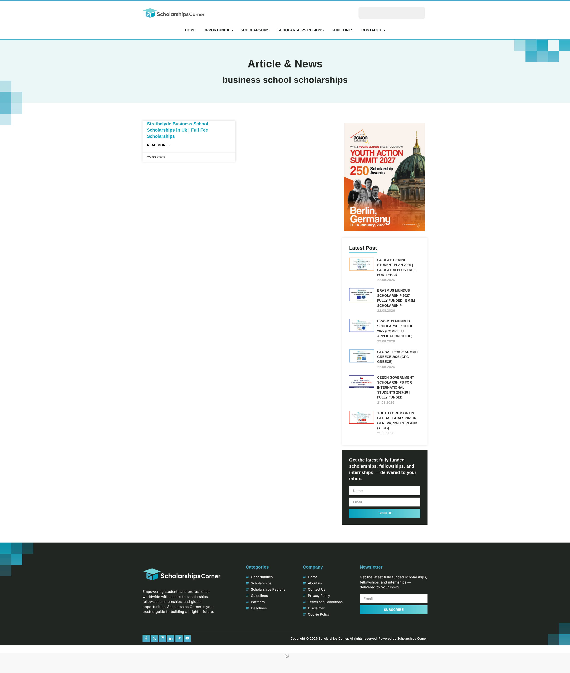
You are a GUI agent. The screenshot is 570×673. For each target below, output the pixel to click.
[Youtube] (187, 638)
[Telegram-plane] (179, 638)
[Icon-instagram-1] (162, 638)
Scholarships (255, 30)
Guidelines (343, 30)
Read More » (158, 145)
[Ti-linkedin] (170, 638)
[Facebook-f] (146, 638)
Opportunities (218, 30)
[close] (287, 656)
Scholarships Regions (300, 30)
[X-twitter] (154, 638)
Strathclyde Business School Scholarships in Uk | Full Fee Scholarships (177, 130)
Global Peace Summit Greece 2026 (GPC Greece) (397, 357)
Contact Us (373, 30)
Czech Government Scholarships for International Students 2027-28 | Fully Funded (395, 387)
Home (190, 30)
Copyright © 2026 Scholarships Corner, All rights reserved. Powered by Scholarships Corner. (359, 638)
